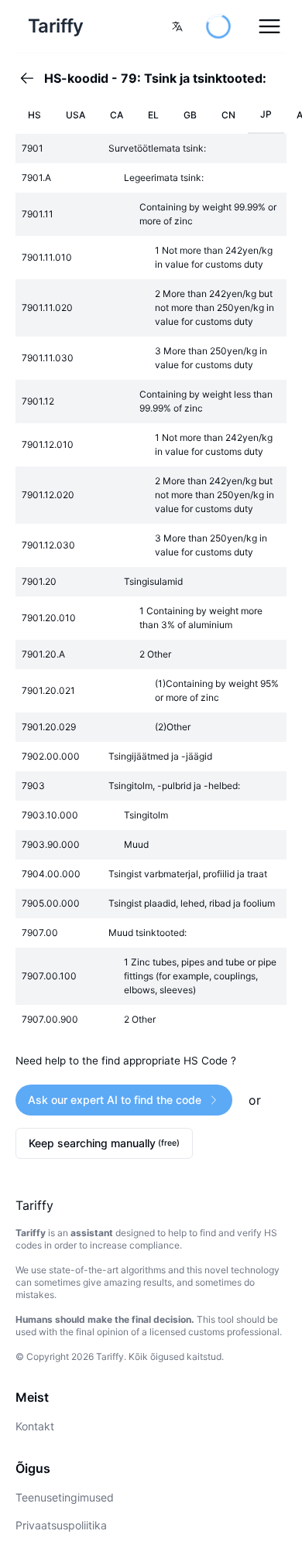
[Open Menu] (269, 26)
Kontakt (34, 1426)
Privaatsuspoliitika (61, 1525)
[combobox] (177, 26)
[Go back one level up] (31, 78)
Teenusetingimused (64, 1497)
